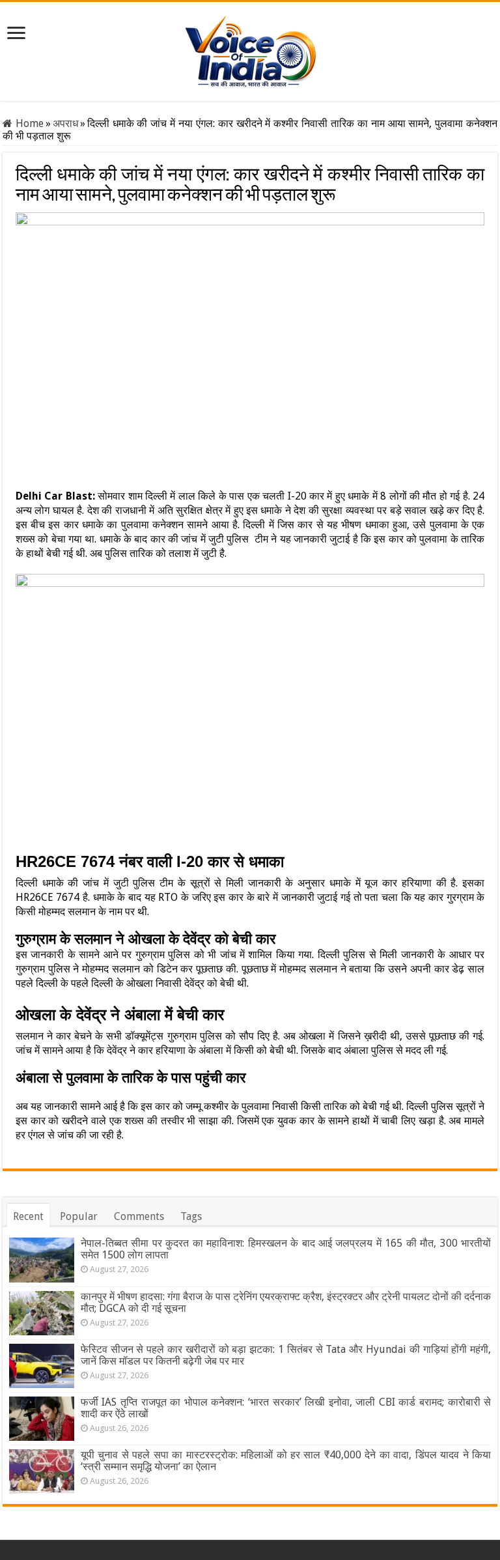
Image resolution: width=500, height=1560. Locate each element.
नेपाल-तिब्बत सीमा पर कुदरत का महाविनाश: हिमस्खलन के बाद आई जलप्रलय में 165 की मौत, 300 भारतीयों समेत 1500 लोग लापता (286, 1249)
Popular (79, 1216)
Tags (191, 1216)
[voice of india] (250, 48)
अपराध (65, 123)
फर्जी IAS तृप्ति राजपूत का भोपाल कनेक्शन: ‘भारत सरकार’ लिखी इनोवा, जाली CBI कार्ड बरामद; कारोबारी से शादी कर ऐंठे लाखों (286, 1408)
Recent (28, 1216)
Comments (139, 1216)
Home (28, 123)
